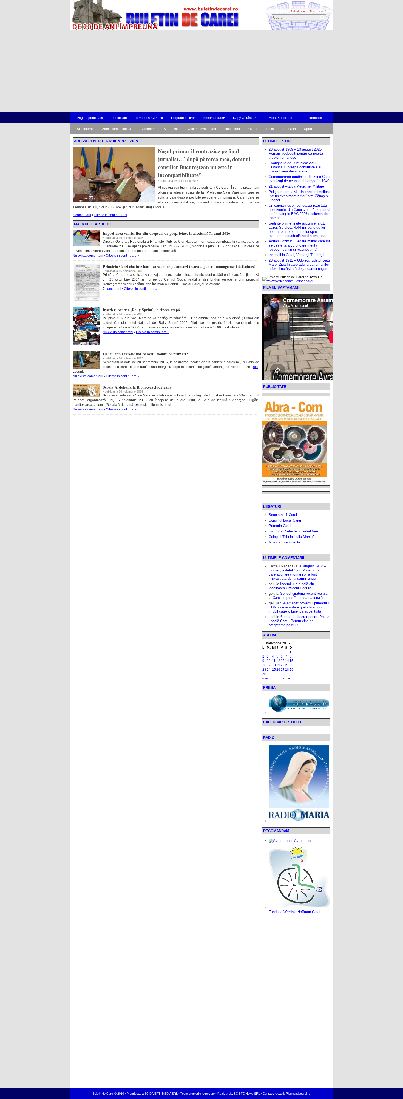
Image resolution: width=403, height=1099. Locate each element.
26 (278, 670)
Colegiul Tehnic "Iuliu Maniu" (291, 537)
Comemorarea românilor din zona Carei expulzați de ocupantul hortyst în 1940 (299, 179)
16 (264, 665)
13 (283, 661)
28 (287, 670)
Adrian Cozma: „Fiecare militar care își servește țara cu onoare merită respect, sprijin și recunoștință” (299, 245)
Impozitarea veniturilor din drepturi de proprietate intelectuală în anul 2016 (166, 233)
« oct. (266, 678)
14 (287, 661)
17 (269, 665)
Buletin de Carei (140, 15)
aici (255, 367)
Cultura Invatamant (202, 129)
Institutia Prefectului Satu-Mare (293, 531)
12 (278, 661)
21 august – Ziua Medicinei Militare (296, 186)
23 (264, 670)
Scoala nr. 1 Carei (283, 515)
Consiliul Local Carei (285, 520)
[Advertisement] (201, 71)
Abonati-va (316, 11)
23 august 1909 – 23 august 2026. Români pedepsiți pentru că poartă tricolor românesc (296, 153)
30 (264, 674)
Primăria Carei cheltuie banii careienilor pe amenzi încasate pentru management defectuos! (179, 266)
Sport (308, 129)
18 (274, 665)
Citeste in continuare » (110, 215)
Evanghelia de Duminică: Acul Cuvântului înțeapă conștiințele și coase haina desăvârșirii (295, 167)
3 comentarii (82, 215)
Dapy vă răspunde (246, 118)
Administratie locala (116, 129)
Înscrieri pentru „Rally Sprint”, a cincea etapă (141, 310)
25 (274, 670)
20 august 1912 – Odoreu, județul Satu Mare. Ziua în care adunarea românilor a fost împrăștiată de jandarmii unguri (299, 264)
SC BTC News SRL (247, 1093)
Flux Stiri (289, 129)
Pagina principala (90, 118)
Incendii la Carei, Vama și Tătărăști (296, 255)
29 (291, 670)
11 (274, 661)
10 (269, 661)
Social (270, 129)
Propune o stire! (183, 118)
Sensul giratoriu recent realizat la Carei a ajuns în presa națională (298, 595)
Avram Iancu (303, 841)
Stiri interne (85, 129)
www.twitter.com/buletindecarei (290, 281)
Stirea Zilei (172, 129)
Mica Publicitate (280, 118)
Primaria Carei (280, 526)
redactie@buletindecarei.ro (292, 1093)
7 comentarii (112, 289)
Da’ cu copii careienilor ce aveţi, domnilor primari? (145, 354)
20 (283, 665)
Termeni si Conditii (149, 118)
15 (291, 661)
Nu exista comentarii (88, 255)
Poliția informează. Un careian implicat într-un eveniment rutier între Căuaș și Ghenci (299, 196)
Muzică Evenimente (284, 542)
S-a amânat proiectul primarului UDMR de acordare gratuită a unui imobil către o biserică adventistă (299, 607)
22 (291, 665)
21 (287, 665)
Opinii (252, 129)
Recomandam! (214, 118)
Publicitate (119, 118)
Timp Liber (232, 129)
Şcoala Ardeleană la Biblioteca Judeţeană (137, 387)
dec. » (285, 678)
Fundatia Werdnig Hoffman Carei (294, 912)
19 (278, 665)
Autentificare (298, 11)
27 (283, 670)
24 (269, 670)
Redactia (315, 118)
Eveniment (147, 129)
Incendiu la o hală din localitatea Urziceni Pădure (291, 586)
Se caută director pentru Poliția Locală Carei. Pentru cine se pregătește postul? (299, 621)
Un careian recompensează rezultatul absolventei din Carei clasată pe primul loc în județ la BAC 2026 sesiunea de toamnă (299, 211)
